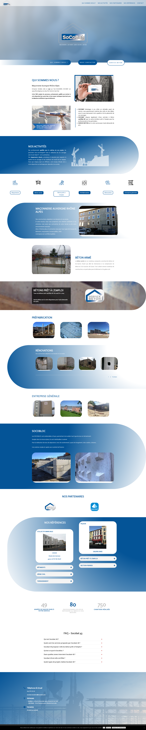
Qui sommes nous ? (89, 3)
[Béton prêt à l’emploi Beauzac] (44, 338)
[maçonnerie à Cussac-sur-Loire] (71, 417)
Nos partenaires (116, 3)
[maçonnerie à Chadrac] (87, 370)
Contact (140, 3)
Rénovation (108, 192)
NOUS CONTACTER (87, 62)
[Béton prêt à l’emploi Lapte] (98, 338)
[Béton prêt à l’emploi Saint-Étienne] (109, 370)
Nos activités (103, 3)
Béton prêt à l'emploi (61, 194)
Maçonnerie (15, 192)
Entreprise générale (131, 192)
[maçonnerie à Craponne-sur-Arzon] (65, 370)
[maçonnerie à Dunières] (44, 370)
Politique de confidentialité (118, 727)
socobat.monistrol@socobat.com (36, 695)
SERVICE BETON (115, 62)
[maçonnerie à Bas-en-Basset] (98, 417)
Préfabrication (84, 193)
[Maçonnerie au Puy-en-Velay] (98, 236)
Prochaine (114, 377)
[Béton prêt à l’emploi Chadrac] (71, 338)
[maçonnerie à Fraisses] (44, 417)
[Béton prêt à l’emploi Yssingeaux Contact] (51, 274)
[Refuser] (144, 728)
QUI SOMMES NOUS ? (59, 62)
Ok (104, 727)
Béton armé (38, 193)
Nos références (129, 3)
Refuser (108, 727)
